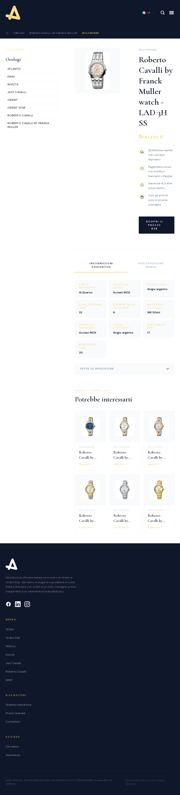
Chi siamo (12, 746)
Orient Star (13, 638)
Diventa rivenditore (18, 705)
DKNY (9, 680)
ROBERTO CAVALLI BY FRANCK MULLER (53, 33)
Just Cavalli (13, 663)
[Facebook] (8, 604)
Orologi (13, 59)
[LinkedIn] (18, 604)
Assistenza (13, 755)
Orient (10, 629)
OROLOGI (19, 33)
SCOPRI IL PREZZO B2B (155, 225)
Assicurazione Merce (151, 265)
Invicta (10, 655)
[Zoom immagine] (112, 85)
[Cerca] (162, 12)
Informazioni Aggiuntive (101, 265)
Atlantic (11, 646)
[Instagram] (27, 604)
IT (146, 13)
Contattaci (13, 722)
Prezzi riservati (15, 713)
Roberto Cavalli (16, 671)
